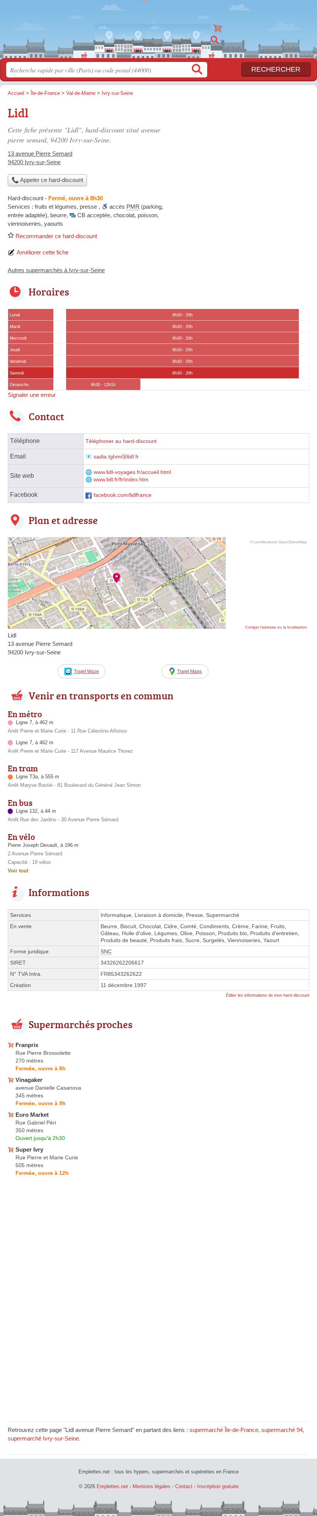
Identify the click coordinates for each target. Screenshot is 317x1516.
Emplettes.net (158, 26)
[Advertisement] (244, 157)
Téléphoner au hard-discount (121, 441)
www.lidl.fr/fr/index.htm (121, 479)
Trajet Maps (189, 671)
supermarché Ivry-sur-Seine (43, 1438)
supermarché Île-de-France (223, 1430)
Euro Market (32, 1114)
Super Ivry (29, 1149)
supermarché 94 (282, 1430)
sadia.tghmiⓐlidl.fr (116, 457)
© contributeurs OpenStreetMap (278, 542)
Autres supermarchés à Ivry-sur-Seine (56, 270)
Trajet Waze (86, 671)
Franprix (26, 1045)
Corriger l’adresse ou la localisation (276, 627)
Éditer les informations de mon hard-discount (267, 995)
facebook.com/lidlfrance (123, 495)
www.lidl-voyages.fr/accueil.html (132, 472)
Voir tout (18, 871)
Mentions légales (151, 1486)
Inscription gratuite (218, 1486)
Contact (184, 1486)
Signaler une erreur (32, 394)
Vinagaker (29, 1079)
